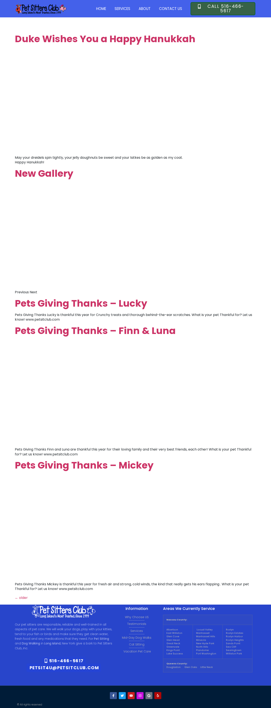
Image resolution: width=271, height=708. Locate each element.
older (21, 597)
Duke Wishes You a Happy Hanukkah (105, 39)
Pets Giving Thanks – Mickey (84, 465)
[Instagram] (140, 695)
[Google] (148, 695)
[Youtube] (131, 695)
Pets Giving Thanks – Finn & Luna (95, 330)
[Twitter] (122, 695)
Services (122, 8)
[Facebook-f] (113, 695)
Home (101, 8)
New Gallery (44, 173)
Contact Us (170, 8)
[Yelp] (157, 695)
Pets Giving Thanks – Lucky (81, 303)
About (145, 8)
